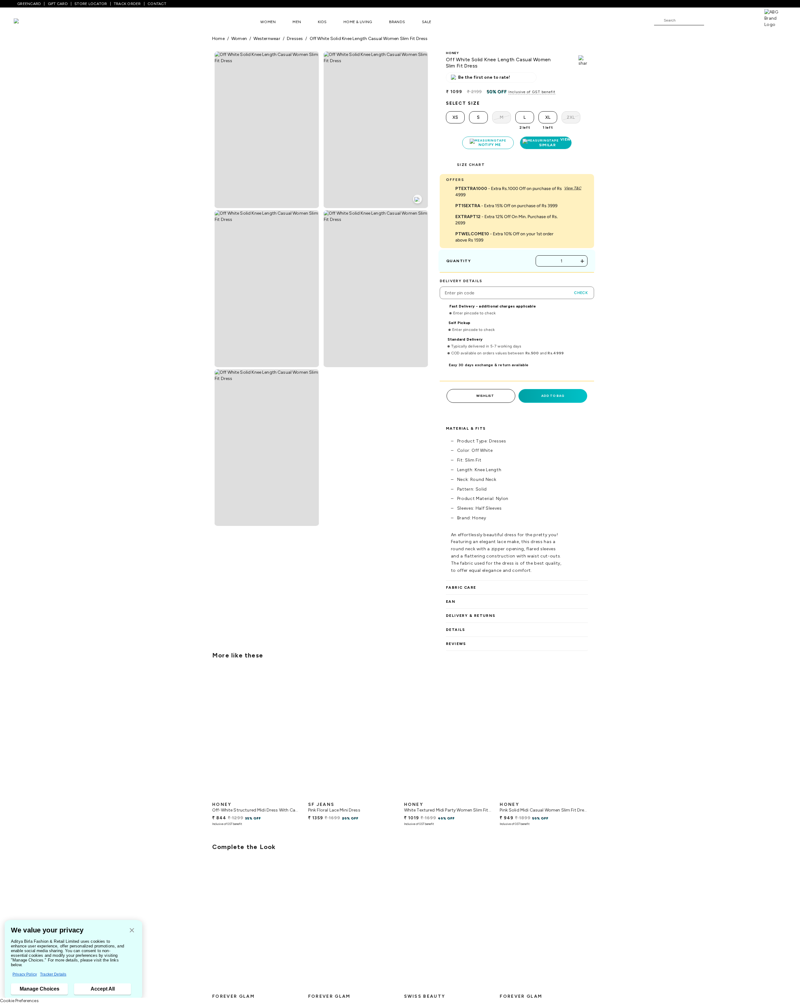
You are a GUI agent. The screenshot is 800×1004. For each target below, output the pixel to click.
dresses (295, 38)
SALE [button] (426, 22)
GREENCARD (29, 4)
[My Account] (729, 20)
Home (218, 38)
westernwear (266, 38)
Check (581, 293)
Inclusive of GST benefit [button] (531, 92)
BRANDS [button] (397, 22)
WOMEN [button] (268, 22)
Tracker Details (53, 974)
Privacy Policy (24, 974)
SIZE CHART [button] (471, 164)
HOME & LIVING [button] (357, 22)
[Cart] (746, 20)
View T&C (572, 188)
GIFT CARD (58, 4)
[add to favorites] (290, 796)
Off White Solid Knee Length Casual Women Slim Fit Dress (369, 38)
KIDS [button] (322, 22)
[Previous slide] (212, 734)
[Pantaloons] (26, 21)
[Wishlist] (711, 20)
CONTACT (157, 4)
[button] (132, 930)
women (239, 38)
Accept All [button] (103, 989)
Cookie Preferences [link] (19, 1000)
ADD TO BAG (552, 396)
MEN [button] (296, 22)
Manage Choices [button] (39, 989)
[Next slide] (588, 734)
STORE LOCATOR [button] (90, 4)
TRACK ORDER (127, 4)
